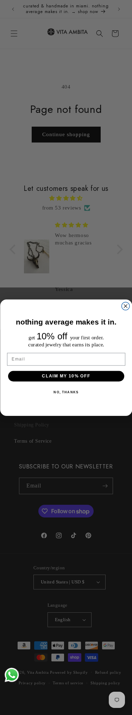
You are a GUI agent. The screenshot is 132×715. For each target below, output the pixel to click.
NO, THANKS (66, 392)
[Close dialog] (125, 306)
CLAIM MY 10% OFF (66, 376)
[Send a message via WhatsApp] (12, 675)
